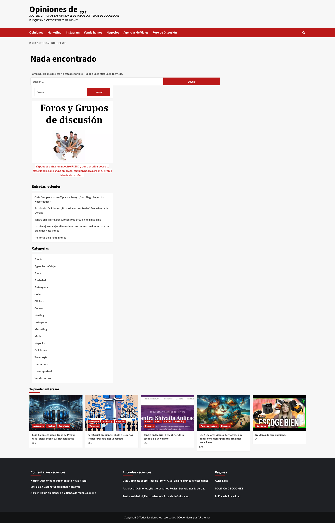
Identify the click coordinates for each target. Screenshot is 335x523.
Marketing (54, 32)
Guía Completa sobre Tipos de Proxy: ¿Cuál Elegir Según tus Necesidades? (70, 199)
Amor (38, 273)
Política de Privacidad (227, 496)
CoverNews (185, 517)
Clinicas (39, 301)
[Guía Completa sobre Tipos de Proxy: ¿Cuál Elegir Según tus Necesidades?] (56, 413)
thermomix (41, 364)
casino (38, 294)
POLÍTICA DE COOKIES (229, 488)
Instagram (73, 32)
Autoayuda (41, 287)
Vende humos (93, 32)
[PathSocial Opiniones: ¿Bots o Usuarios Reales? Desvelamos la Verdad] (111, 413)
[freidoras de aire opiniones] (279, 413)
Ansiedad (40, 280)
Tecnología (41, 357)
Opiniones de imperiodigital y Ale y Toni (63, 480)
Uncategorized (43, 371)
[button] (304, 33)
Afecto (39, 259)
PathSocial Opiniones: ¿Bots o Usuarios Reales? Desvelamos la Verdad (71, 210)
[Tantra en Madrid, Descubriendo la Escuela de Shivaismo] (167, 413)
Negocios (113, 32)
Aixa (33, 492)
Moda (38, 336)
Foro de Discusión (165, 32)
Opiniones (36, 32)
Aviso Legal (221, 480)
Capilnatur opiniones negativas (62, 486)
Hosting (39, 315)
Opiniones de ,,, (58, 9)
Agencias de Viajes (136, 32)
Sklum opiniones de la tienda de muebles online (68, 492)
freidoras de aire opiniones (50, 237)
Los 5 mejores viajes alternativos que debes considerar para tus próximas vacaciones (72, 228)
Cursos (39, 308)
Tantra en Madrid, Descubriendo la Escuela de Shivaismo (68, 219)
